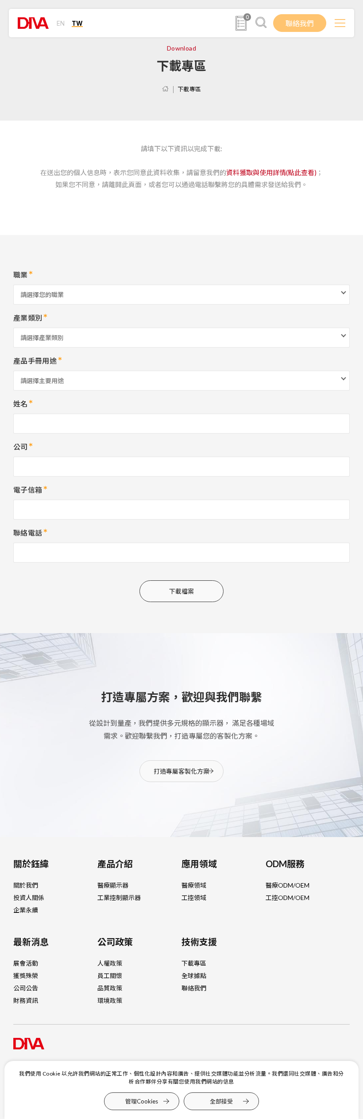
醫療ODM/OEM (287, 885)
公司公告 (25, 988)
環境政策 (109, 1000)
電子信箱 (27, 489)
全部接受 (221, 1101)
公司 (20, 446)
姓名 (20, 403)
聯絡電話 (27, 532)
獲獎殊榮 (25, 975)
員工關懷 (109, 975)
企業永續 (25, 910)
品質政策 (109, 988)
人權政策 (109, 963)
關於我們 (25, 885)
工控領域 (194, 897)
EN (61, 23)
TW (77, 23)
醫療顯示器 (112, 885)
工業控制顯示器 (119, 897)
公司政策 (115, 941)
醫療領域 (194, 885)
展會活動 (25, 963)
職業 (20, 274)
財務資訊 (25, 1000)
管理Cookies (141, 1101)
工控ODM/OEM (287, 897)
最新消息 (31, 941)
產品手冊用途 (35, 360)
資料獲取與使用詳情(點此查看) (271, 172)
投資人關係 (28, 897)
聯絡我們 (300, 23)
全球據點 (194, 975)
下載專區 (189, 89)
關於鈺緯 (31, 863)
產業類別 (27, 317)
